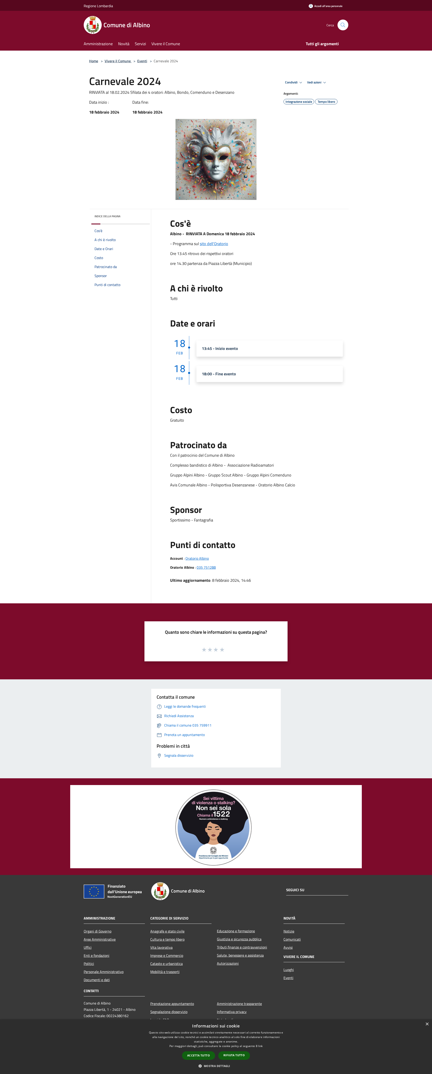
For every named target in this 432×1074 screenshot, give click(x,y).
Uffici (88, 947)
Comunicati (292, 939)
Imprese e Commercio (166, 955)
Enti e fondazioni (96, 955)
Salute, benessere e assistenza (240, 955)
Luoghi (289, 969)
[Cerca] (343, 25)
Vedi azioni (314, 82)
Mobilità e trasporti (165, 971)
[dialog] (216, 1046)
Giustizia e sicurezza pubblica (239, 939)
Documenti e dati (97, 979)
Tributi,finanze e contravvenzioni (242, 947)
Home (93, 61)
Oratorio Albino (197, 558)
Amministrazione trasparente (239, 1003)
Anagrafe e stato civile (167, 931)
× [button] (427, 1024)
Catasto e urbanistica (166, 963)
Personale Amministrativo (104, 971)
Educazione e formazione (236, 931)
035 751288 (206, 567)
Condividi (291, 82)
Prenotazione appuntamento (172, 1003)
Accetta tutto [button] (198, 1055)
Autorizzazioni (228, 963)
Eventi (142, 61)
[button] (216, 1066)
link (260, 1046)
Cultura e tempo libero (167, 939)
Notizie (289, 931)
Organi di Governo (97, 931)
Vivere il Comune (118, 61)
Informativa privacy (232, 1011)
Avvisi (288, 947)
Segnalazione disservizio (168, 1011)
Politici (89, 963)
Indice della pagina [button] (107, 216)
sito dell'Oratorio (214, 244)
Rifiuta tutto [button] (234, 1055)
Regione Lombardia (98, 6)
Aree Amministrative (100, 939)
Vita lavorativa (161, 947)
